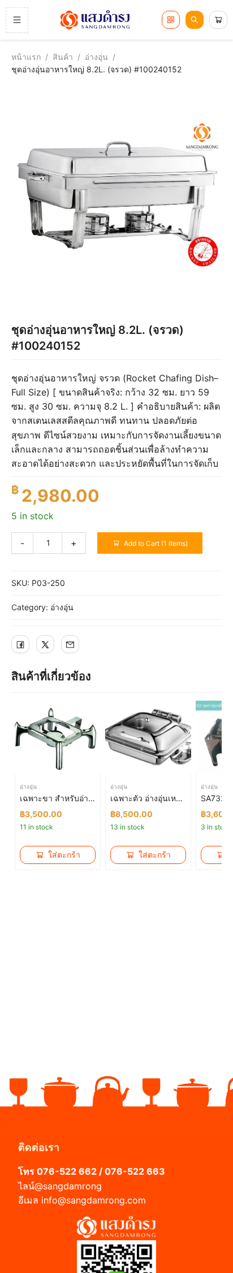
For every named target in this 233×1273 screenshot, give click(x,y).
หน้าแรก (26, 57)
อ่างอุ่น (96, 57)
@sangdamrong (68, 1186)
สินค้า (63, 57)
